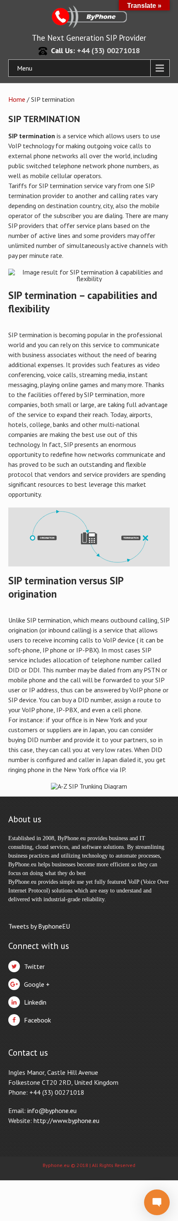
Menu (24, 68)
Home (16, 99)
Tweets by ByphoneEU (39, 926)
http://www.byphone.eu (66, 1120)
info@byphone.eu (52, 1110)
